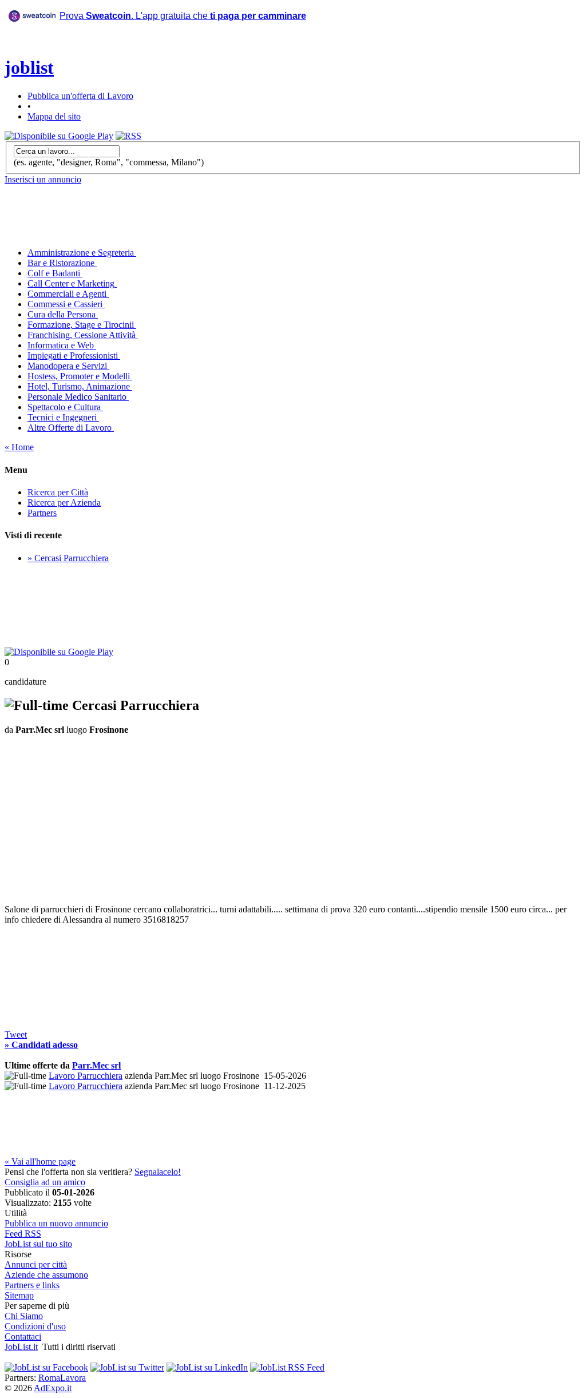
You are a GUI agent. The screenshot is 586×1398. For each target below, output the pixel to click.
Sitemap (19, 1295)
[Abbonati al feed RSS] (128, 136)
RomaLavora (62, 1378)
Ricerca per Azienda (64, 502)
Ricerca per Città (57, 492)
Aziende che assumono (46, 1275)
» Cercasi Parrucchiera (68, 558)
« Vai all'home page (40, 1161)
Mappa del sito (54, 116)
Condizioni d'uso (35, 1326)
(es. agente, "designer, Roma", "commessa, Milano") (109, 162)
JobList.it (21, 1347)
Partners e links (32, 1285)
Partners (42, 513)
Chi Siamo (24, 1316)
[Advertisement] (192, 56)
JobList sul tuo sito (38, 1244)
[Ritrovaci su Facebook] (46, 1367)
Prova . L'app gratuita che (183, 16)
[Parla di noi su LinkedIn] (207, 1367)
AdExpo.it (53, 1388)
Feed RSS (23, 1233)
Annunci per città (36, 1264)
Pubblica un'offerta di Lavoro (80, 96)
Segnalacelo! (157, 1172)
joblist (29, 67)
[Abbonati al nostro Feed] (287, 1367)
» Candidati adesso (41, 1045)
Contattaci (23, 1336)
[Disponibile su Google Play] (59, 136)
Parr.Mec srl (96, 1065)
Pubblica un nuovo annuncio (56, 1223)
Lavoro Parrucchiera (85, 1076)
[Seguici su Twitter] (127, 1367)
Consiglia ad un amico (45, 1182)
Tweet (16, 1034)
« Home (19, 447)
